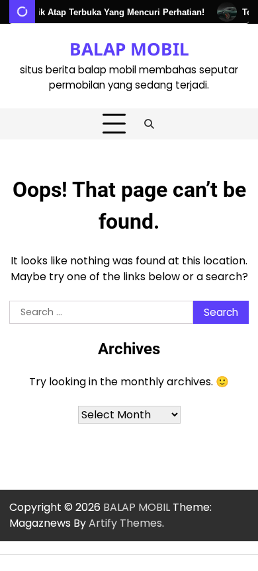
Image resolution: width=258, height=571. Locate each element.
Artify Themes (125, 523)
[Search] (149, 124)
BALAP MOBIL (129, 49)
